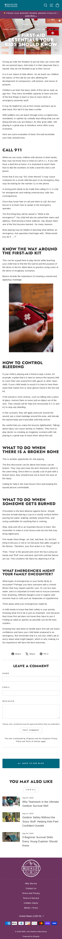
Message (8, 701)
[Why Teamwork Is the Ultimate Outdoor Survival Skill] (11, 801)
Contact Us (31, 888)
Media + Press (31, 908)
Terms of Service (33, 741)
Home (25, 24)
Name (5, 673)
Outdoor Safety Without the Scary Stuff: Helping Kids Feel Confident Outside (40, 821)
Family (6, 29)
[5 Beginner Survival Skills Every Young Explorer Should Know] (11, 837)
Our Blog (34, 24)
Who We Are (31, 883)
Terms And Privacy (31, 893)
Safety (44, 29)
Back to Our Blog (33, 763)
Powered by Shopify (31, 936)
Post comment (31, 730)
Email (6, 687)
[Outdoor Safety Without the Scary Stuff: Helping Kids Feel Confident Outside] (11, 817)
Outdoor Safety (34, 29)
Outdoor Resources (18, 29)
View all (31, 790)
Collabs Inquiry (31, 903)
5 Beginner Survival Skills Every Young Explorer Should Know (40, 841)
